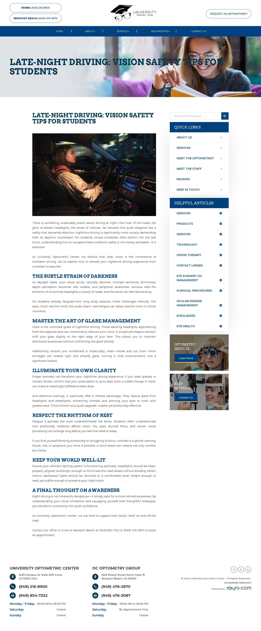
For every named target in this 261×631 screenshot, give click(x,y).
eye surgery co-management (189, 278)
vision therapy (189, 255)
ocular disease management (189, 303)
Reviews (183, 179)
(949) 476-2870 (115, 586)
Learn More (186, 358)
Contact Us (199, 31)
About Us (184, 137)
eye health (186, 326)
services (184, 234)
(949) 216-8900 (33, 586)
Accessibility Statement (237, 582)
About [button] (89, 31)
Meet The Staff (189, 168)
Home (59, 31)
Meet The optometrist (195, 158)
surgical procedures (194, 290)
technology (187, 244)
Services (184, 148)
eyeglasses (186, 315)
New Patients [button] (159, 31)
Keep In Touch (188, 189)
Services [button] (122, 31)
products (185, 223)
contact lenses (190, 265)
